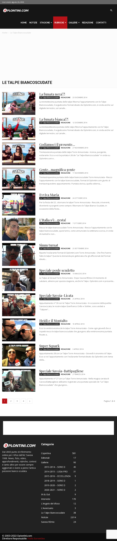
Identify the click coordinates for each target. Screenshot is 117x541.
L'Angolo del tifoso (50, 503)
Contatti (101, 22)
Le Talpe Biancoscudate (49, 97)
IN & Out (45, 494)
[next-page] (29, 401)
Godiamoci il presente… (57, 144)
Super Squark (49, 345)
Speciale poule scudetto (56, 270)
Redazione (87, 22)
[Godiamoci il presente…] (18, 153)
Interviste (45, 499)
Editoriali (45, 457)
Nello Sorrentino (36, 538)
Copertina (46, 453)
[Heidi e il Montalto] (18, 329)
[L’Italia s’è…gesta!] (18, 229)
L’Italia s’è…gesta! (52, 220)
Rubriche (59, 22)
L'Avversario (47, 508)
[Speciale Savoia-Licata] (18, 304)
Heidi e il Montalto (53, 320)
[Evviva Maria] (18, 204)
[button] (111, 10)
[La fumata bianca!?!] (18, 128)
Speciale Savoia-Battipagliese (61, 371)
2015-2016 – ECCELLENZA (57, 476)
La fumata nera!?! (52, 94)
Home (24, 22)
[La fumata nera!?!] (18, 103)
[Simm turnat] (18, 254)
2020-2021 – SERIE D (54, 489)
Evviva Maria (49, 194)
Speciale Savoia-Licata (56, 295)
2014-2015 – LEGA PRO (56, 471)
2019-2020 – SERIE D (54, 485)
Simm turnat (48, 245)
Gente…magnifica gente (57, 169)
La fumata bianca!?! (53, 119)
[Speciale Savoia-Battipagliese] (18, 380)
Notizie (33, 22)
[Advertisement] (58, 57)
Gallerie (73, 22)
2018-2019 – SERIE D (54, 480)
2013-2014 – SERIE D (54, 467)
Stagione (45, 22)
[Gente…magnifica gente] (18, 178)
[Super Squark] (18, 355)
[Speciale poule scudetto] (18, 279)
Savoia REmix (47, 521)
